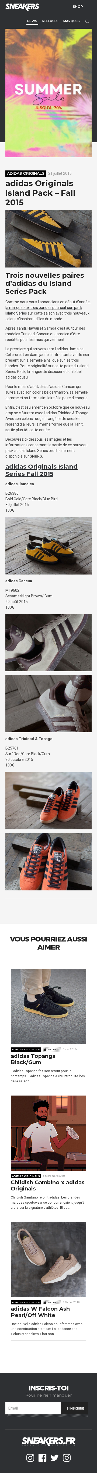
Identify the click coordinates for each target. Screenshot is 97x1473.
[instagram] (30, 1458)
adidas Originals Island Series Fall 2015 (41, 470)
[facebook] (42, 1458)
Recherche (87, 21)
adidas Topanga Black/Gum (33, 1059)
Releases (50, 21)
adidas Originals (25, 173)
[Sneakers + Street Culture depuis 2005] (21, 6)
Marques (71, 21)
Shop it (53, 1049)
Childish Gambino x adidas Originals (48, 1185)
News (32, 21)
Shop (78, 6)
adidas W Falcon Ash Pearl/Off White (40, 1312)
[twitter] (54, 1458)
